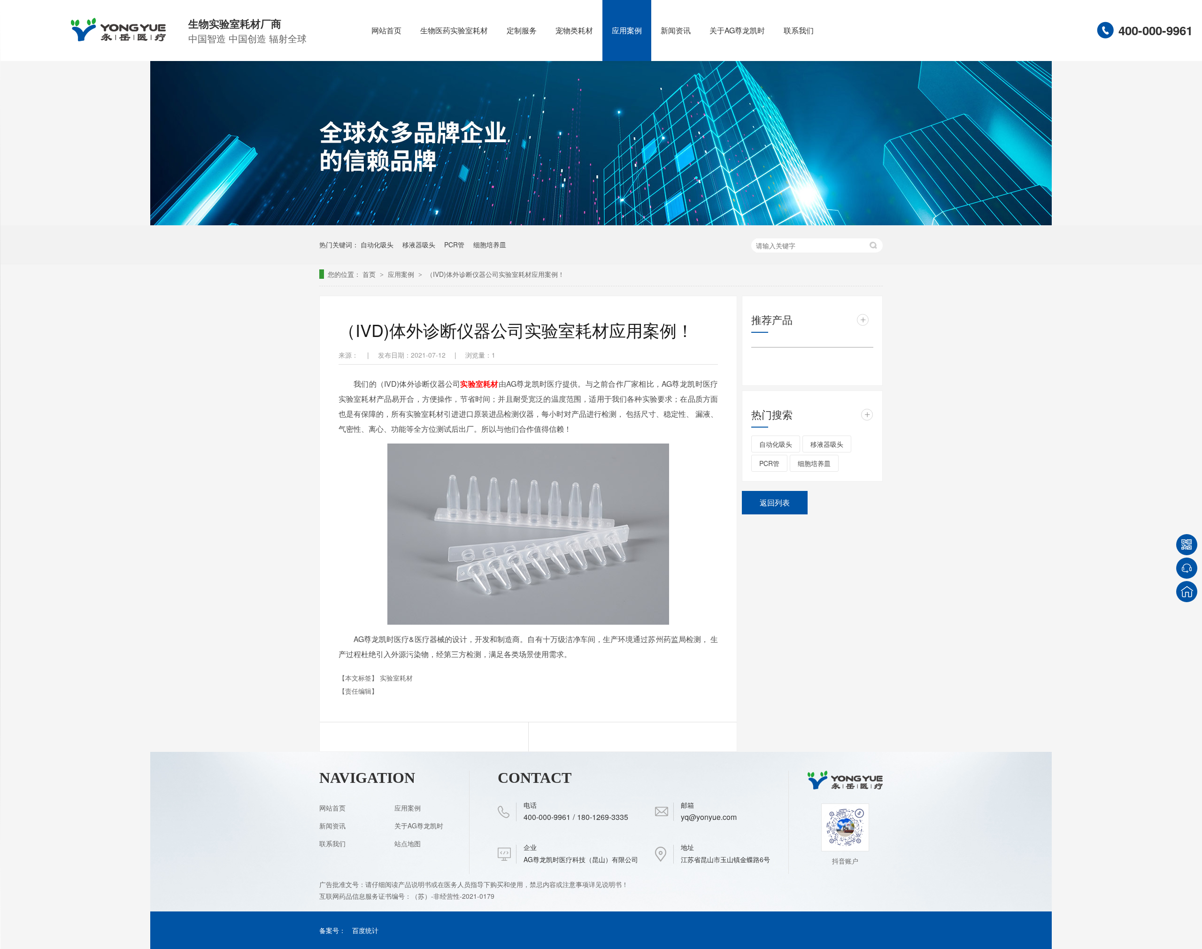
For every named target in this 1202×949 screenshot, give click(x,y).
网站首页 (386, 30)
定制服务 (522, 30)
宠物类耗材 (574, 30)
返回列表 (775, 502)
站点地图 (407, 843)
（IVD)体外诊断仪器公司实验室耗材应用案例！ (495, 274)
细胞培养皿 (489, 244)
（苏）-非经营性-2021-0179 (453, 896)
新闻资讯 (676, 30)
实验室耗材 (479, 383)
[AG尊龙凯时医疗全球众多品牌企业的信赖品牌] (601, 222)
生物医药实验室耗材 (454, 30)
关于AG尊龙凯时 (737, 30)
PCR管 (454, 244)
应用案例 (627, 30)
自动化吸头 (377, 244)
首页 (370, 274)
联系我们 (799, 30)
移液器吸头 (418, 244)
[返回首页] (1186, 591)
